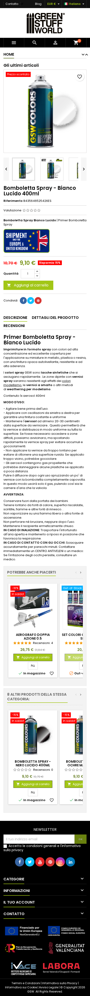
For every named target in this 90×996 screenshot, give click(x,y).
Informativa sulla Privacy (59, 983)
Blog (38, 4)
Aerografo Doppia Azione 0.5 (33, 636)
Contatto (12, 4)
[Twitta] (30, 300)
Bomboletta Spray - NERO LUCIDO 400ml (33, 763)
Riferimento (13, 201)
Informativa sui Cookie (21, 987)
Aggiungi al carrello (27, 285)
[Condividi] (23, 300)
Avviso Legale (48, 987)
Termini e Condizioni (26, 983)
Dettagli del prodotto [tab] (55, 317)
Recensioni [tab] (14, 325)
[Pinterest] (38, 300)
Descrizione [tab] (15, 317)
